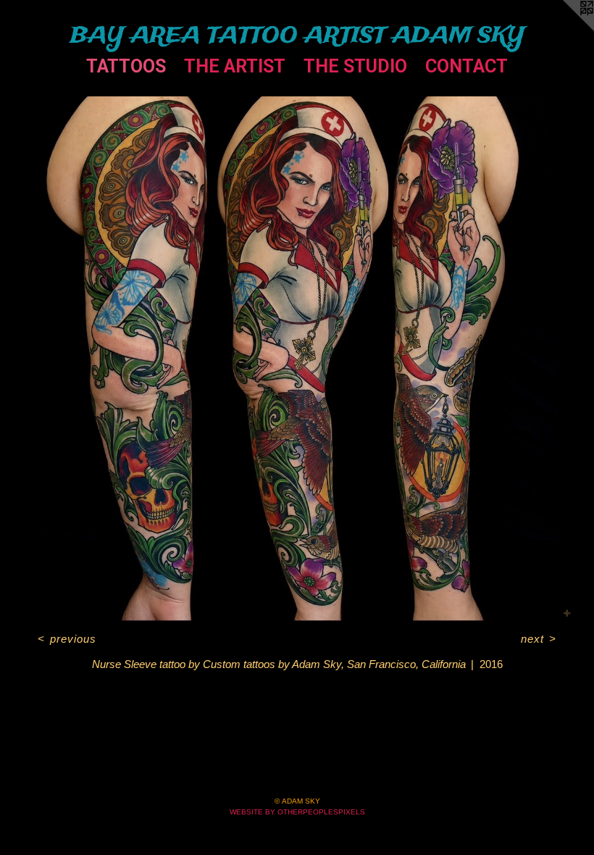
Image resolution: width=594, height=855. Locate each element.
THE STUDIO (355, 66)
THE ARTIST (234, 66)
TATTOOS (126, 66)
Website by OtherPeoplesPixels (297, 812)
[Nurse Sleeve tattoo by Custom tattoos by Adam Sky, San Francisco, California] (297, 359)
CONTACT (466, 66)
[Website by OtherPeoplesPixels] (565, 29)
